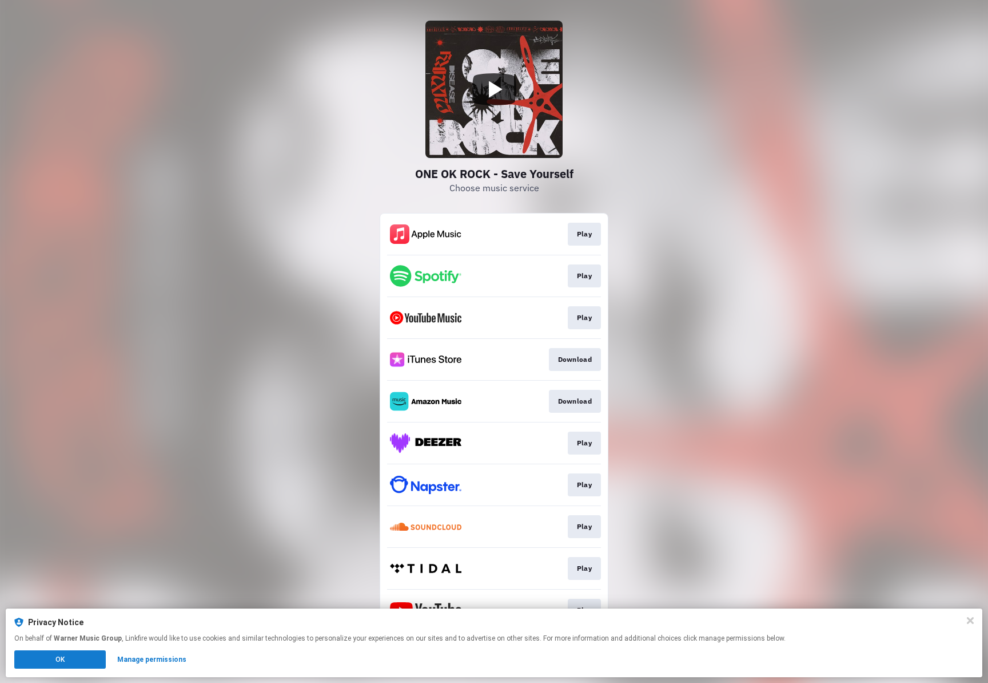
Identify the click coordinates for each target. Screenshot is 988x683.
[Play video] (494, 89)
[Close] (970, 620)
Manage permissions (151, 660)
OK (60, 660)
